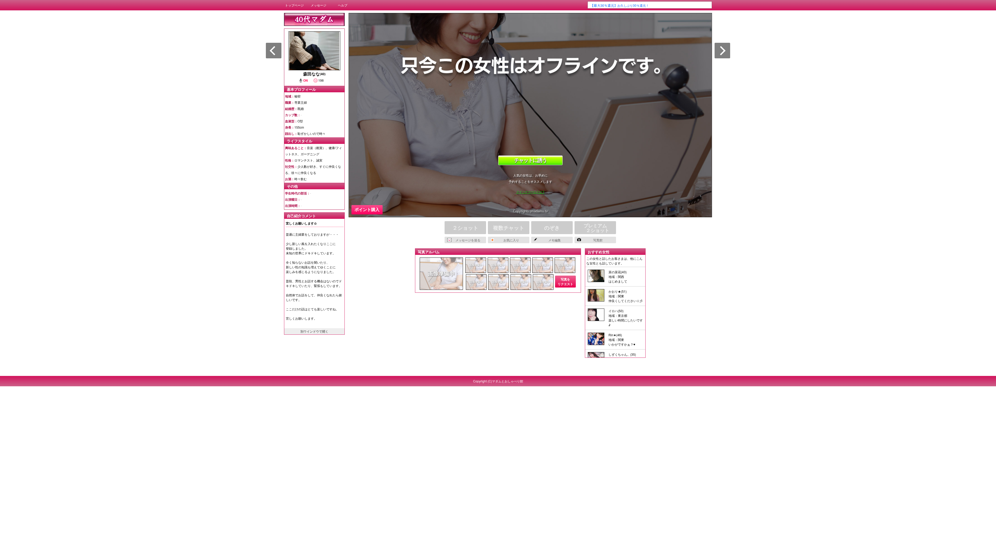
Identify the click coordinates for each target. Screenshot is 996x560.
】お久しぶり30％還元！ (619, 5)
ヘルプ (342, 5)
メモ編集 (554, 240)
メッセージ (318, 5)
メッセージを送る (467, 240)
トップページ (294, 5)
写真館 (598, 240)
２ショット (465, 227)
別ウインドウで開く (314, 331)
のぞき (552, 227)
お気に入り (511, 240)
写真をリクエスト (565, 281)
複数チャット (508, 227)
